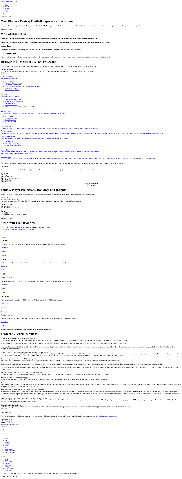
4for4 (6, 460)
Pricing (7, 10)
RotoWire (7, 463)
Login (9, 16)
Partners (7, 8)
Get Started (4, 16)
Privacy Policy (9, 449)
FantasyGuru (8, 461)
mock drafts (30, 229)
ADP (6, 13)
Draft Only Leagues (18, 229)
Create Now (4, 247)
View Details (4, 251)
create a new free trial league (18, 227)
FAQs (6, 11)
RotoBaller (8, 465)
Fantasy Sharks (9, 468)
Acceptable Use (9, 452)
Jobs (6, 440)
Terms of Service (10, 450)
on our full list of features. (116, 163)
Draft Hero (8, 470)
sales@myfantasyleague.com (9, 424)
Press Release (102, 416)
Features (7, 6)
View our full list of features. (90, 66)
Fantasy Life (8, 467)
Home (6, 5)
